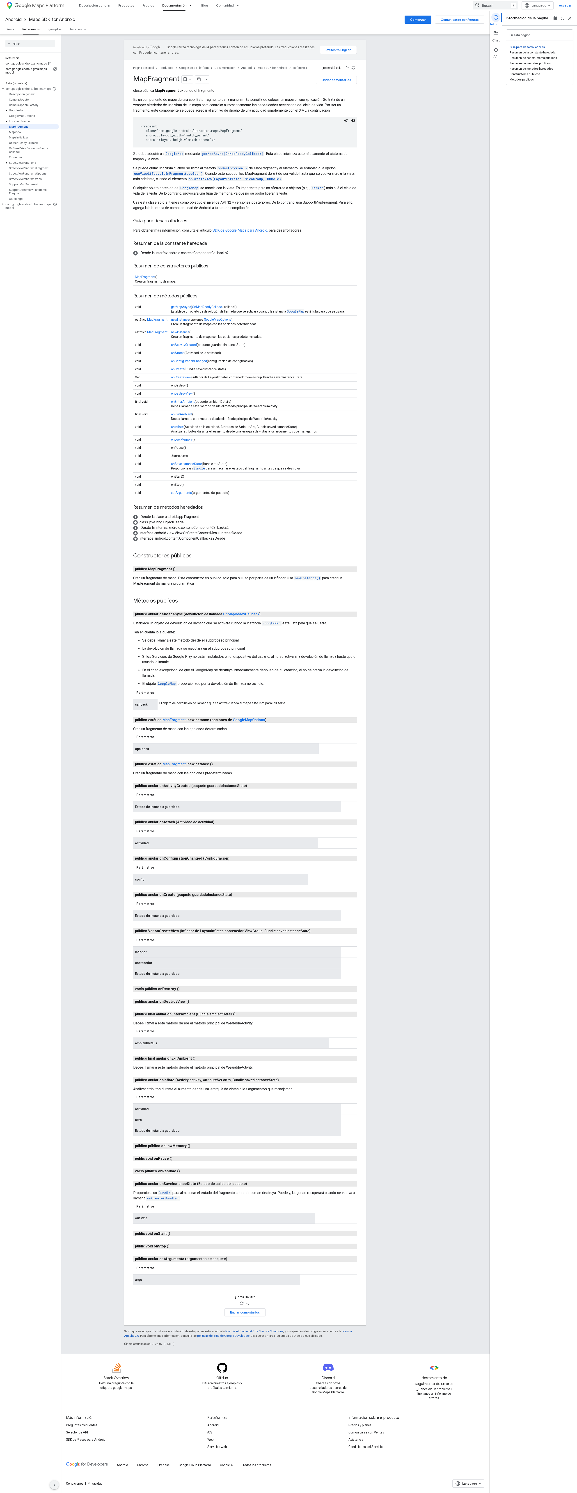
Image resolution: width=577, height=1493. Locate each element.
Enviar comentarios (336, 80)
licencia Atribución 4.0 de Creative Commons (254, 1331)
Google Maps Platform (194, 67)
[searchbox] (30, 43)
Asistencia (78, 29)
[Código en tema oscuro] (353, 120)
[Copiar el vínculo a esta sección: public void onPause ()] (176, 1158)
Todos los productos (257, 1465)
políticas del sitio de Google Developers (223, 1335)
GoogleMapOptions (217, 319)
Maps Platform (48, 5)
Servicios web (217, 1447)
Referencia (30, 29)
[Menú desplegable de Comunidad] (239, 5)
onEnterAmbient (183, 401)
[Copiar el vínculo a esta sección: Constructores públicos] (196, 556)
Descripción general (94, 5)
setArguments (181, 493)
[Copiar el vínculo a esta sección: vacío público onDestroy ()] (184, 989)
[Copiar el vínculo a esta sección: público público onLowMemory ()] (194, 1146)
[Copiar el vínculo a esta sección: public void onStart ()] (174, 1233)
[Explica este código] (346, 120)
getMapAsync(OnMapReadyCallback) (232, 154)
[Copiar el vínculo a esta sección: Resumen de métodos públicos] (201, 296)
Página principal (143, 67)
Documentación (174, 5)
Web (210, 1439)
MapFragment (145, 277)
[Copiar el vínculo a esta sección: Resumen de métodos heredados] (207, 507)
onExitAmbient (181, 414)
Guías (9, 29)
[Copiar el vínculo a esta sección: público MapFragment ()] (180, 569)
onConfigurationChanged (189, 361)
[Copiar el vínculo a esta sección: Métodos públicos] (182, 601)
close (569, 18)
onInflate (177, 427)
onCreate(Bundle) (163, 1198)
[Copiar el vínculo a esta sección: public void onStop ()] (174, 1246)
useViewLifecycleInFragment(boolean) (168, 173)
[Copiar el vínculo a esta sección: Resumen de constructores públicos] (212, 266)
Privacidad (95, 1483)
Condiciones (74, 1483)
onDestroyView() (232, 168)
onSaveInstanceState (186, 464)
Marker (317, 188)
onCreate (177, 369)
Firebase (164, 1465)
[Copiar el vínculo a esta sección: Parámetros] (159, 692)
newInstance (180, 319)
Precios (148, 5)
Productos (126, 5)
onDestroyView (182, 393)
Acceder (565, 5)
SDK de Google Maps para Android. (241, 230)
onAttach (177, 353)
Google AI (227, 1465)
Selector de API (77, 1432)
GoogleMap (174, 154)
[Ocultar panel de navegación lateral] (54, 1484)
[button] (29, 89)
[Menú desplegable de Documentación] (191, 5)
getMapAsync (181, 307)
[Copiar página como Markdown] (199, 79)
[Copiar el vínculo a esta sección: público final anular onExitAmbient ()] (200, 1058)
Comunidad (225, 5)
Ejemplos (55, 29)
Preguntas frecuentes (81, 1425)
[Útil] (346, 67)
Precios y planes (359, 1425)
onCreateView (181, 377)
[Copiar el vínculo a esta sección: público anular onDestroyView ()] (194, 1001)
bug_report (555, 18)
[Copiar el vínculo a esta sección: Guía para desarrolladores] (191, 221)
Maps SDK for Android (52, 19)
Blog (204, 5)
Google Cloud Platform (195, 1465)
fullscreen (562, 18)
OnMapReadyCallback (207, 307)
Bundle (199, 468)
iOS (209, 1432)
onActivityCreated (184, 345)
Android (13, 19)
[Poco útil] (353, 67)
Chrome (143, 1465)
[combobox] (495, 5)
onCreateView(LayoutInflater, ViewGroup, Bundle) (235, 179)
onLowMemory (181, 439)
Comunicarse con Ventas (460, 20)
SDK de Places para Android (85, 1439)
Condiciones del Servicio (365, 1447)
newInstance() (307, 578)
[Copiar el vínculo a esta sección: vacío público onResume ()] (184, 1171)
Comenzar (418, 20)
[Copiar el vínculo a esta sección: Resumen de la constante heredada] (211, 243)
